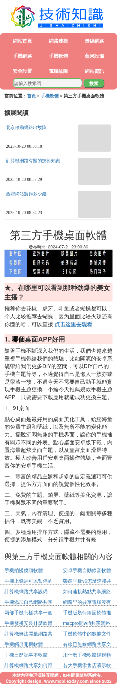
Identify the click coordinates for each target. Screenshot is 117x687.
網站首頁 (22, 40)
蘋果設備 (94, 55)
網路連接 (58, 40)
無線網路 (94, 40)
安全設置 (22, 70)
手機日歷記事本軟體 (26, 654)
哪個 (18, 339)
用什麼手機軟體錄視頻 (87, 654)
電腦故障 (58, 70)
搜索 (93, 83)
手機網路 (22, 55)
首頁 (31, 95)
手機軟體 (58, 55)
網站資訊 (94, 70)
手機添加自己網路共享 (28, 601)
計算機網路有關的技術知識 (33, 160)
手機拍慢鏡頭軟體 (23, 570)
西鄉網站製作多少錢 (26, 193)
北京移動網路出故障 (26, 127)
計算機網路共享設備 (26, 591)
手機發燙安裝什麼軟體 (28, 622)
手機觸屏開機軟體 (23, 644)
